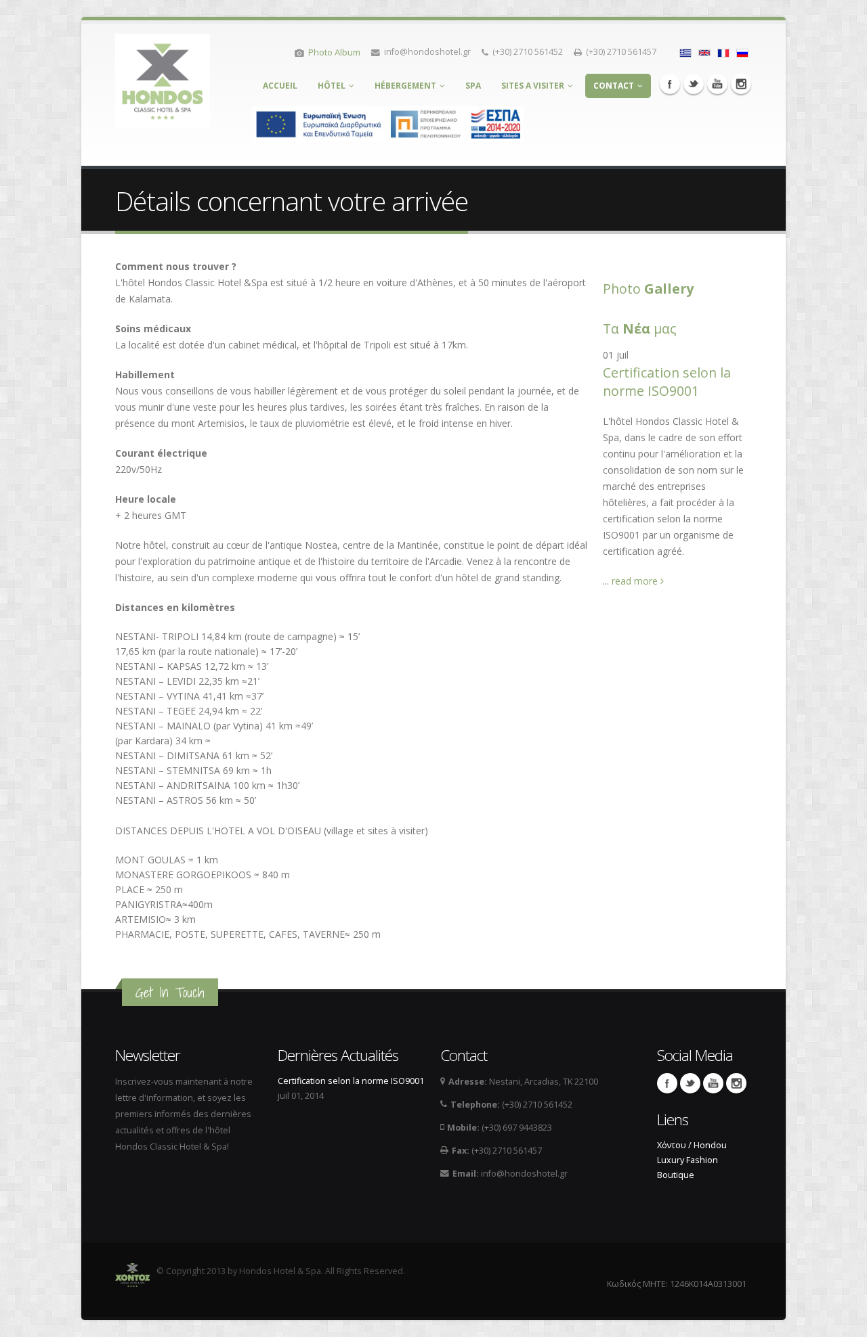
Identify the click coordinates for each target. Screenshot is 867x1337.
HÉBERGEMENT (405, 85)
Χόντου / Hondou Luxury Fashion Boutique (692, 1160)
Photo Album (334, 52)
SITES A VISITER (532, 85)
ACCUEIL (280, 85)
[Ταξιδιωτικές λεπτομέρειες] (685, 51)
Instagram (741, 84)
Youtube (717, 84)
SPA (473, 85)
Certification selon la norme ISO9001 (667, 381)
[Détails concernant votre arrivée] (723, 51)
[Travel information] (704, 51)
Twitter (693, 84)
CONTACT (613, 85)
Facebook (670, 84)
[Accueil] (162, 77)
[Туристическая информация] (742, 51)
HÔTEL (331, 85)
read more (636, 580)
